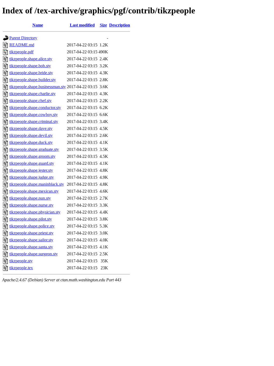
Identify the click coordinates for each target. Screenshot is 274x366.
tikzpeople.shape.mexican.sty (34, 191)
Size (103, 25)
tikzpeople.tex (21, 268)
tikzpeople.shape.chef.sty (30, 100)
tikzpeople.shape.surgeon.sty (33, 254)
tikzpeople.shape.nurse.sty (31, 205)
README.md (21, 45)
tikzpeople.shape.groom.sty (32, 156)
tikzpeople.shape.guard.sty (31, 163)
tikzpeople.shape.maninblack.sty (36, 184)
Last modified (82, 25)
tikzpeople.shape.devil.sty (31, 135)
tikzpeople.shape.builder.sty (32, 79)
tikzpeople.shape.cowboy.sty (33, 114)
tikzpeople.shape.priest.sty (31, 233)
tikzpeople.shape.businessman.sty (37, 86)
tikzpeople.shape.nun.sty (30, 198)
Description (119, 25)
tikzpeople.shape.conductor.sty (35, 107)
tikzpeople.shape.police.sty (32, 226)
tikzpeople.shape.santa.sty (31, 247)
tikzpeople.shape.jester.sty (31, 170)
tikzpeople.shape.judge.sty (31, 177)
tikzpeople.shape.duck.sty (31, 142)
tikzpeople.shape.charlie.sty (32, 93)
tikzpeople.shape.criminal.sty (33, 121)
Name (37, 25)
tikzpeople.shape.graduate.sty (34, 149)
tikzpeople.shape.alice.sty (30, 59)
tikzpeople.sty (21, 261)
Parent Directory (23, 38)
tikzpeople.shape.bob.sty (30, 66)
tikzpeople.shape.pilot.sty (30, 219)
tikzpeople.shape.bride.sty (31, 72)
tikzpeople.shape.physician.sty (34, 212)
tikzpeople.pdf (21, 52)
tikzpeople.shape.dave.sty (30, 128)
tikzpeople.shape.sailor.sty (31, 240)
